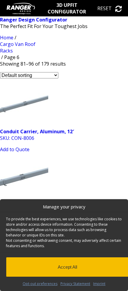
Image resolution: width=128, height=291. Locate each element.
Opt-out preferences (40, 283)
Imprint (99, 283)
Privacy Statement (75, 283)
